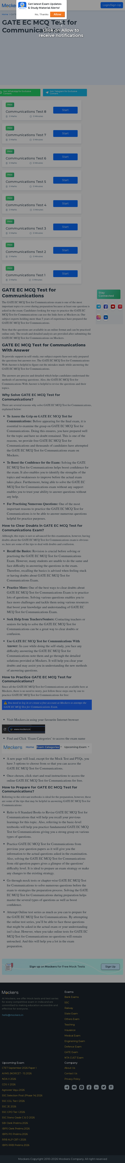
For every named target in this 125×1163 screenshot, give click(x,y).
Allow (57, 14)
